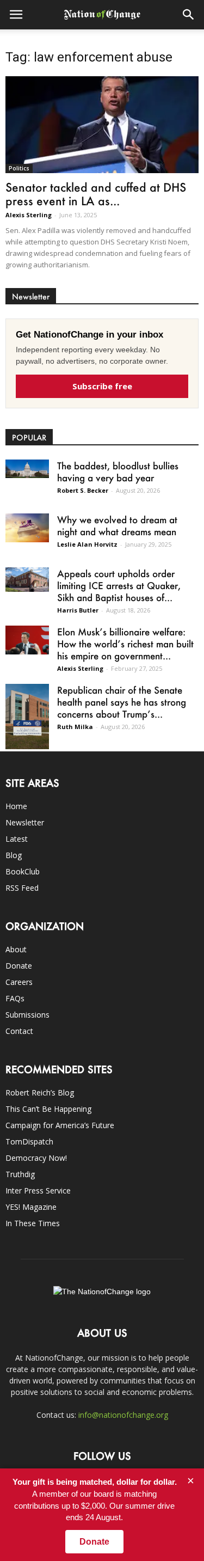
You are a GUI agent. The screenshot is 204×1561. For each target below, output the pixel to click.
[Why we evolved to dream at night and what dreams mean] (27, 527)
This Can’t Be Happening (48, 1109)
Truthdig (20, 1174)
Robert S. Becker (82, 490)
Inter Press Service (38, 1190)
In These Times (32, 1223)
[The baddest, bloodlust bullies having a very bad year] (27, 469)
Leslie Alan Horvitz (87, 544)
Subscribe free (102, 386)
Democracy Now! (36, 1158)
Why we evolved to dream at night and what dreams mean (117, 525)
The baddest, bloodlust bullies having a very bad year (117, 471)
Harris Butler (77, 610)
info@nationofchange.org (123, 1415)
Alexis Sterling (28, 215)
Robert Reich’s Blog (39, 1092)
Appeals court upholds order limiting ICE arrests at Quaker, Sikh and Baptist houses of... (119, 585)
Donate (18, 965)
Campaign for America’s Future (59, 1125)
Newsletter (24, 822)
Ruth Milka (75, 727)
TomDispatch (29, 1141)
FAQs (14, 998)
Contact (19, 1031)
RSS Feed (22, 888)
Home (16, 806)
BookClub (22, 871)
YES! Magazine (31, 1207)
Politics (19, 168)
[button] (189, 14)
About (16, 949)
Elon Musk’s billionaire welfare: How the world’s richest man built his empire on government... (125, 644)
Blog (13, 855)
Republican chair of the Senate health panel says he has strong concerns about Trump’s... (121, 702)
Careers (19, 982)
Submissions (27, 1014)
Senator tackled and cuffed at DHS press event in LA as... (95, 194)
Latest (16, 839)
